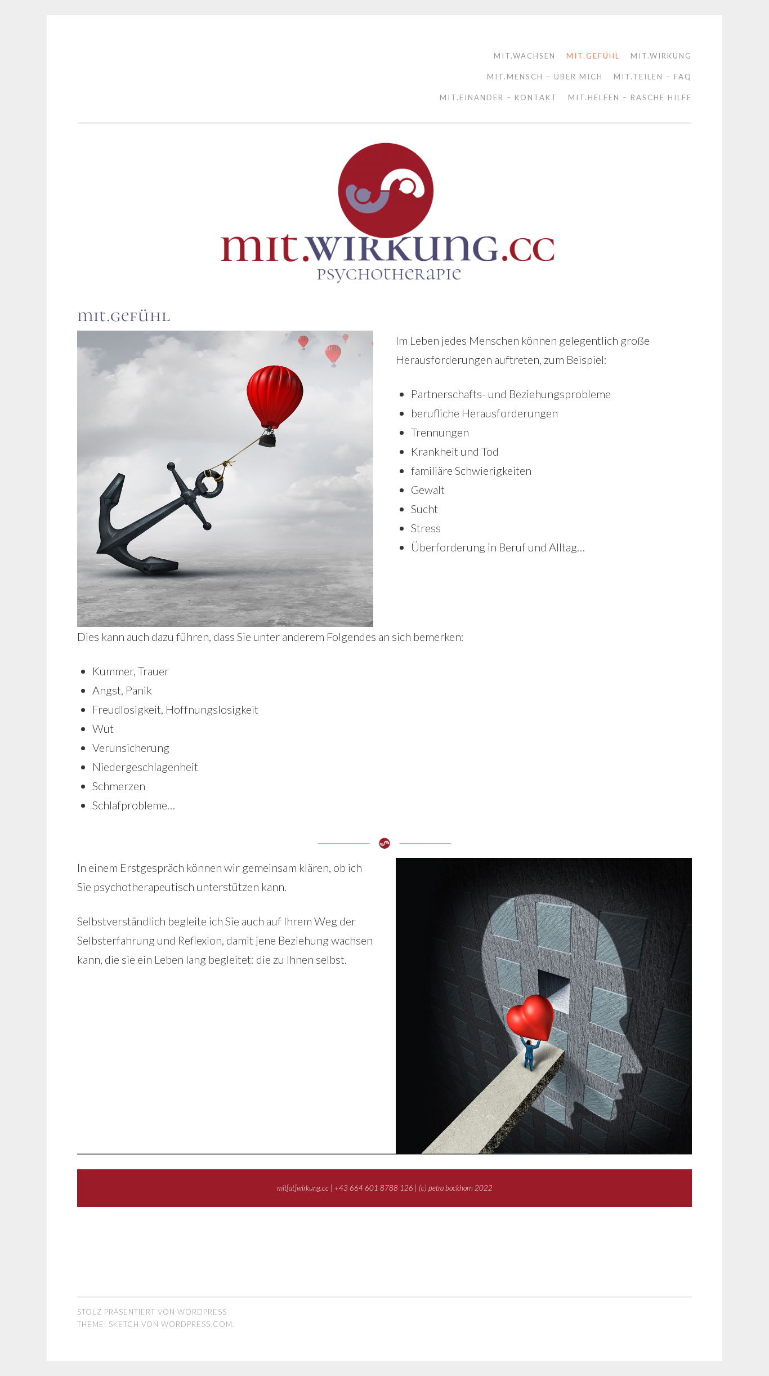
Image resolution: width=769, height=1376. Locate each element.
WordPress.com (197, 1324)
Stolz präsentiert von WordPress (152, 1311)
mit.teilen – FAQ (653, 76)
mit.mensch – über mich (545, 76)
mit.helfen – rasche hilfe (630, 97)
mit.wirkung (661, 55)
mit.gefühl (593, 55)
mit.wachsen (525, 55)
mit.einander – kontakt (498, 97)
